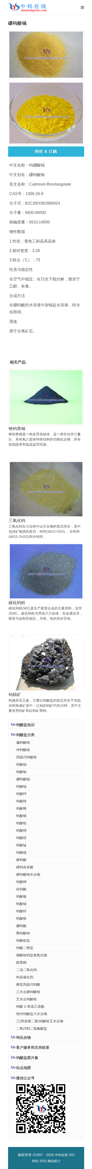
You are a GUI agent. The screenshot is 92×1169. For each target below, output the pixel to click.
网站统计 (54, 1161)
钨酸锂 (21, 830)
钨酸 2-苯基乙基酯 (30, 1006)
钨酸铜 (21, 816)
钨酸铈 (21, 801)
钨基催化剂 (24, 977)
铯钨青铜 (17, 428)
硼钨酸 (21, 926)
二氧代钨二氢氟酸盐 (31, 1028)
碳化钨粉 (17, 602)
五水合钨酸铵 (26, 999)
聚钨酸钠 (23, 933)
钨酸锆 (21, 918)
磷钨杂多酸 (24, 867)
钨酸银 (21, 896)
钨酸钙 (21, 794)
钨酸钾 (21, 882)
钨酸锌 (21, 911)
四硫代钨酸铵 (26, 757)
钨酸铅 (21, 823)
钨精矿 (15, 694)
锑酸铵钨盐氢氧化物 (31, 955)
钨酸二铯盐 (24, 948)
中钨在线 (61, 1155)
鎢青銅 (21, 962)
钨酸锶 (21, 904)
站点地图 (23, 1068)
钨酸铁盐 (23, 940)
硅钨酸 (21, 889)
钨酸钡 (21, 764)
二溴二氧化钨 (26, 970)
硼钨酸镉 (23, 779)
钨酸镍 (21, 852)
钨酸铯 (21, 808)
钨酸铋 (21, 772)
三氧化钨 (17, 520)
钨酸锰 (21, 845)
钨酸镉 (21, 786)
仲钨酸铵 (23, 750)
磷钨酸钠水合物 (28, 874)
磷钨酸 (21, 860)
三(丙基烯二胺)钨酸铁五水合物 (39, 1021)
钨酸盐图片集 (27, 1058)
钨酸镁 (21, 838)
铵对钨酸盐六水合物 (31, 1014)
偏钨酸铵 (23, 742)
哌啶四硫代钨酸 (28, 984)
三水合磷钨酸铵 (28, 992)
